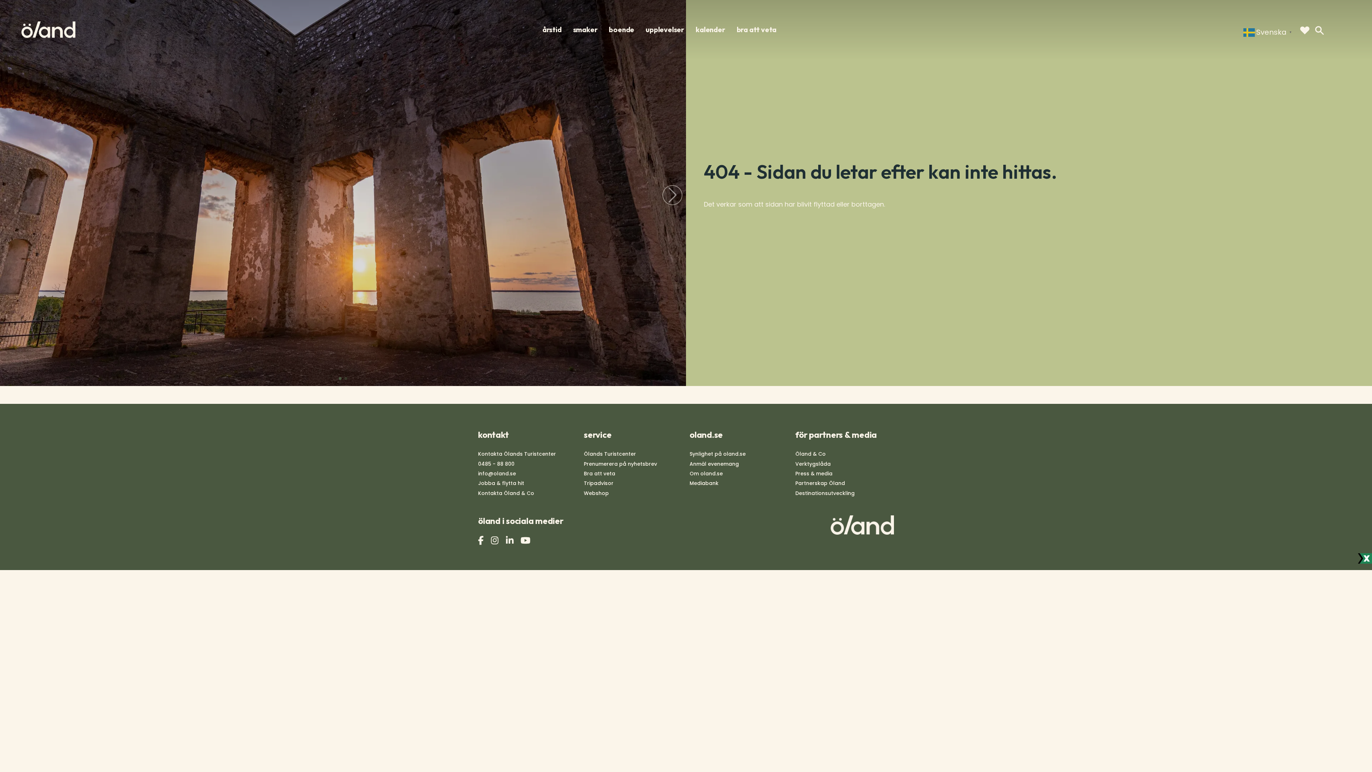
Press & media (813, 473)
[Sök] (1319, 30)
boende (621, 29)
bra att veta (757, 29)
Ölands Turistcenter (610, 453)
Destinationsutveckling (825, 493)
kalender (710, 29)
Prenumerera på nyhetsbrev (620, 463)
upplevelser (665, 29)
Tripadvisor (598, 483)
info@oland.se (497, 473)
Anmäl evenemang (714, 463)
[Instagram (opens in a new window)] (495, 540)
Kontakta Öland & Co (506, 493)
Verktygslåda (813, 463)
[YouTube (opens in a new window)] (526, 540)
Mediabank (704, 483)
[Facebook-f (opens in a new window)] (481, 540)
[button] (340, 378)
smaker (585, 29)
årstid (552, 29)
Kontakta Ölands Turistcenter (517, 453)
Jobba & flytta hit (501, 483)
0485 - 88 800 (496, 463)
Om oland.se (706, 473)
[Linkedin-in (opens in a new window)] (510, 540)
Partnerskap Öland (820, 483)
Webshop (596, 493)
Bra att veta (599, 473)
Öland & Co (810, 453)
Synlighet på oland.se (718, 453)
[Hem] (48, 29)
